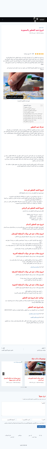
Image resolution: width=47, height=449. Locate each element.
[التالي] (3, 373)
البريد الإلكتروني (26, 419)
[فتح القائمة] (2, 20)
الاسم (43, 419)
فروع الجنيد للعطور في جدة (30, 108)
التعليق (43, 403)
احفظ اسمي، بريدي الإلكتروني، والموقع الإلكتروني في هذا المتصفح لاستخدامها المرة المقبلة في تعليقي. (24, 423)
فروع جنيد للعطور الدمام (29, 112)
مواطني (20, 435)
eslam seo (39, 382)
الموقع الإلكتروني (11, 419)
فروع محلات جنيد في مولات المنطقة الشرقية (33, 116)
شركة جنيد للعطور (27, 107)
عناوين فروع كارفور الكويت (7, 349)
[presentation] (35, 368)
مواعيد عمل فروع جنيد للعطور (30, 120)
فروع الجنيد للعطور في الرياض (30, 110)
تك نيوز (30, 435)
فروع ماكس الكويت (34, 317)
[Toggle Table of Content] (41, 105)
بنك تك (40, 435)
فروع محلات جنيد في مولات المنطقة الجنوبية (33, 118)
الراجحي (12, 437)
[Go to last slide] (44, 373)
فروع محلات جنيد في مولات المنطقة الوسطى (33, 113)
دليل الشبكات (8, 435)
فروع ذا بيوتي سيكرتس (34, 313)
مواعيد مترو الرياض (35, 267)
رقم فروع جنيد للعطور (29, 121)
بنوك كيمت (34, 437)
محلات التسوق (41, 27)
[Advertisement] (23, 8)
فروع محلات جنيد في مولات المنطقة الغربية (33, 115)
